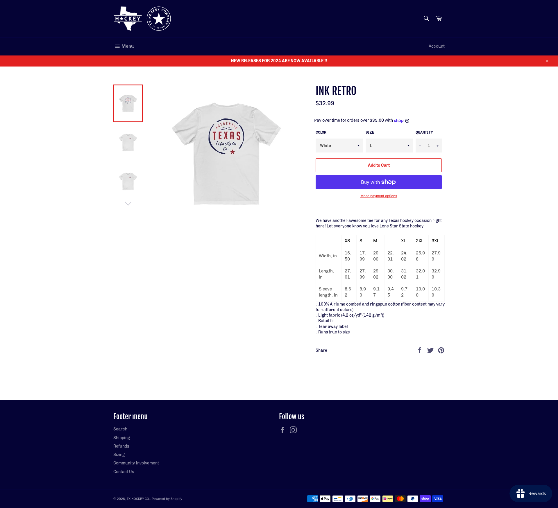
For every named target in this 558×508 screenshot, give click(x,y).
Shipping (121, 437)
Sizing (119, 454)
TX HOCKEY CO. (138, 499)
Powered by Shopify (167, 499)
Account (437, 46)
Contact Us (123, 471)
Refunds (121, 446)
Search (120, 429)
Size (370, 132)
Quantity (424, 132)
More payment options (378, 196)
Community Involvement (136, 463)
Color (321, 132)
